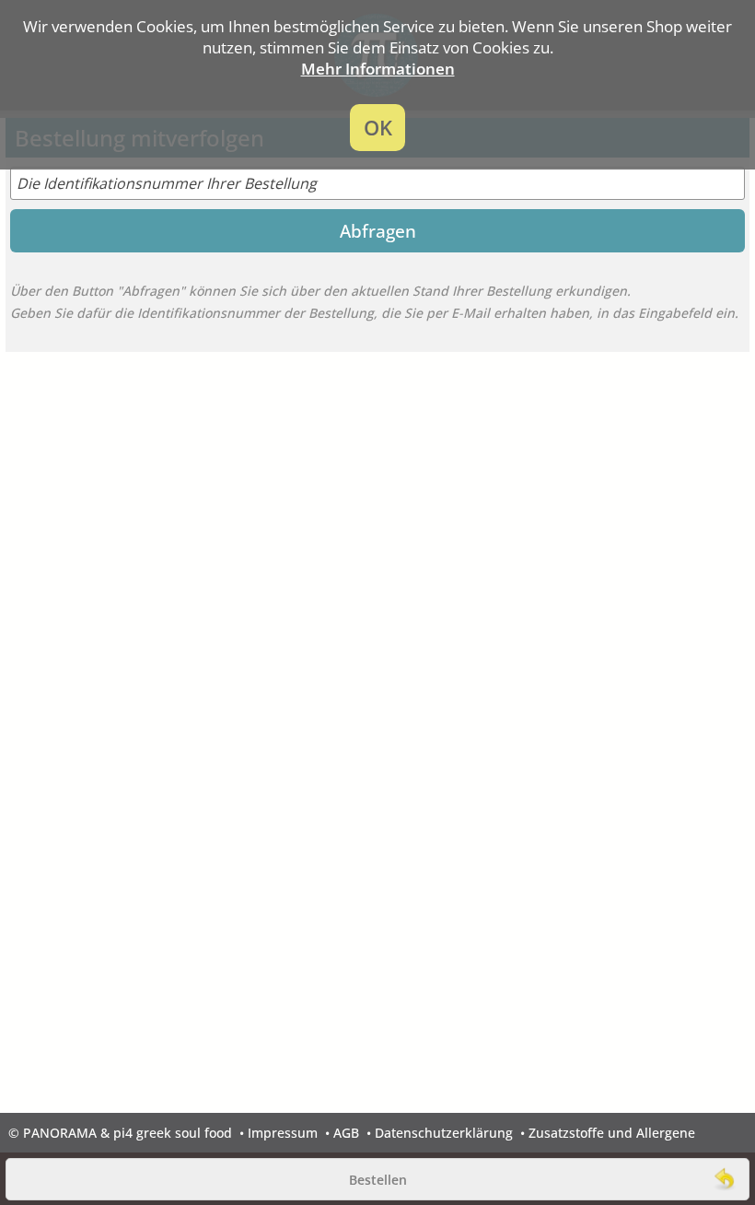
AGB (346, 1132)
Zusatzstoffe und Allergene (611, 1132)
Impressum (283, 1132)
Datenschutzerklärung (444, 1132)
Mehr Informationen (378, 68)
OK (378, 127)
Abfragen (378, 230)
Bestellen (378, 1179)
